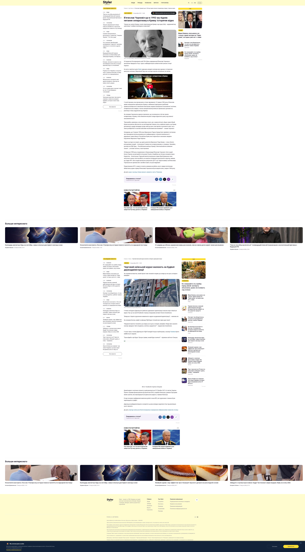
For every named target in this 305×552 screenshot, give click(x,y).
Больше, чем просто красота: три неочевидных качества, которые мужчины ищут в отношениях (112, 63)
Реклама (160, 511)
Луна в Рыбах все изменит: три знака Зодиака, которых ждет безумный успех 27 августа (111, 347)
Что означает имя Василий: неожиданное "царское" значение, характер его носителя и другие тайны (112, 45)
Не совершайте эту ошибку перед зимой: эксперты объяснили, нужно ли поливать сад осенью (192, 54)
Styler (139, 69)
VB (168, 179)
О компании (161, 508)
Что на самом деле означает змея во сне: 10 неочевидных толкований (112, 90)
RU (195, 2)
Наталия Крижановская (85, 247)
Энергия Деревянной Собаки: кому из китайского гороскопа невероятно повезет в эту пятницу (112, 26)
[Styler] (107, 3)
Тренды (139, 2)
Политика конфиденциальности (178, 508)
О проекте (160, 501)
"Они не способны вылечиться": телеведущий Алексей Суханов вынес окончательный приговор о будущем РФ (112, 17)
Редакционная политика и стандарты (180, 501)
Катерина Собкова (234, 485)
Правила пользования (176, 504)
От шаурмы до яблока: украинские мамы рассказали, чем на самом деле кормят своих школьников (189, 245)
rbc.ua (199, 2)
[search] (189, 3)
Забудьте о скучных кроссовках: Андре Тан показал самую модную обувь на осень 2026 (112, 330)
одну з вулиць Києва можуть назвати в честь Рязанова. (145, 172)
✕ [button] (300, 543)
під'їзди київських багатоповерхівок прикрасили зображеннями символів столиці (153, 410)
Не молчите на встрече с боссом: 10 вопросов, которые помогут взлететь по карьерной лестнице (113, 245)
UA (192, 2)
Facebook (173, 331)
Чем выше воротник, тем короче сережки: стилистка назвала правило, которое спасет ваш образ (112, 100)
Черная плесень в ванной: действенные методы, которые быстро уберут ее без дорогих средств (111, 285)
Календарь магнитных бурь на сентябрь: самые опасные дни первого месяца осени (33, 245)
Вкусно (156, 2)
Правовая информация (176, 506)
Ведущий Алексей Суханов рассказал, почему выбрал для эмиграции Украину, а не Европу (111, 54)
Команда (160, 506)
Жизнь (129, 258)
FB (156, 179)
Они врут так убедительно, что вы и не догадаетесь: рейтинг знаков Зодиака (192, 44)
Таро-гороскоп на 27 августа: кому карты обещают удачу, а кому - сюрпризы (111, 338)
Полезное (148, 2)
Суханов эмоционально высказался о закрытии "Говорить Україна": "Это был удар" (112, 35)
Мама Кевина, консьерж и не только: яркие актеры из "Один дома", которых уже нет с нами (189, 35)
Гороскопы (164, 2)
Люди (133, 2)
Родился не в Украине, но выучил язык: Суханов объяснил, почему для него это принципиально (112, 72)
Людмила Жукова (9, 247)
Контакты (160, 504)
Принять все (291, 546)
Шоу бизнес (131, 8)
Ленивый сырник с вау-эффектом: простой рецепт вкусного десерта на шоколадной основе (112, 321)
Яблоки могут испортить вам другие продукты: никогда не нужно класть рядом (111, 81)
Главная (126, 8)
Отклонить (274, 546)
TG (160, 179)
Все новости (112, 106)
